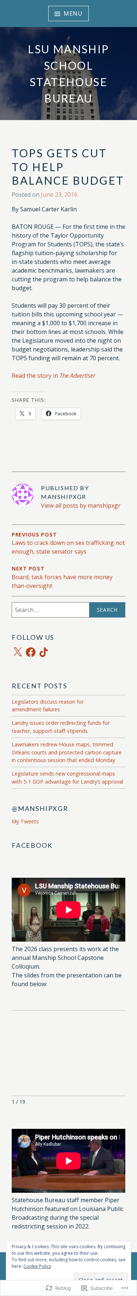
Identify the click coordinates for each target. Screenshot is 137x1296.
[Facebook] (31, 652)
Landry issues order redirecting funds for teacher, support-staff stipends (61, 726)
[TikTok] (44, 652)
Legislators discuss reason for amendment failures (48, 705)
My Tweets (25, 821)
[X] (17, 652)
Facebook (32, 845)
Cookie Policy (37, 1266)
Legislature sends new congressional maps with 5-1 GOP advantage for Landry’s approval (67, 777)
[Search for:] (68, 610)
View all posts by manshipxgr (81, 505)
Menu (73, 13)
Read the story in (53, 376)
